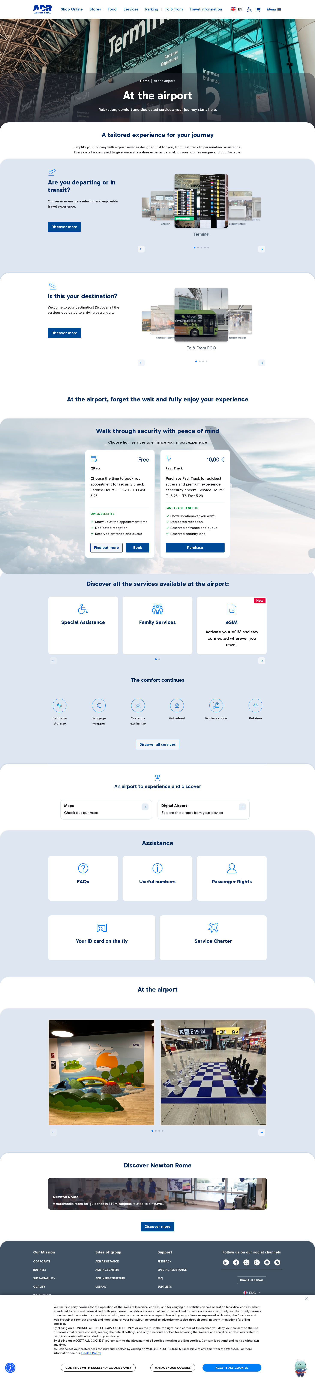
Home (145, 81)
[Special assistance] (249, 9)
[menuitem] (41, 1261)
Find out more (106, 547)
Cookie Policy (91, 1353)
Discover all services (158, 744)
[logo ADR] (42, 9)
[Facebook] (236, 1262)
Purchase (195, 547)
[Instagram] (257, 1262)
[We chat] (277, 1262)
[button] (236, 9)
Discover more (64, 226)
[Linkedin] (226, 1262)
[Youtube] (267, 1262)
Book (137, 547)
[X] (246, 1262)
